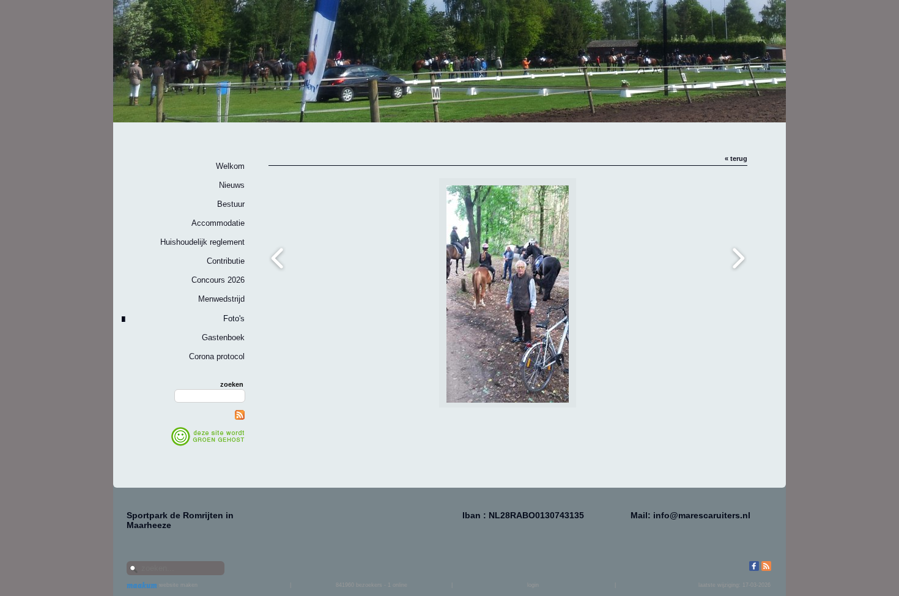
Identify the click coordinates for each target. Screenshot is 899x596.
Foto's (234, 318)
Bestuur (231, 204)
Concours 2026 (218, 280)
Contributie (226, 261)
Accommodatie (218, 223)
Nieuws (232, 185)
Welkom (230, 166)
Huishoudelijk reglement (202, 242)
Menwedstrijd (221, 299)
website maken (177, 585)
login (533, 585)
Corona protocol (217, 356)
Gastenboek (223, 337)
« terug (736, 158)
